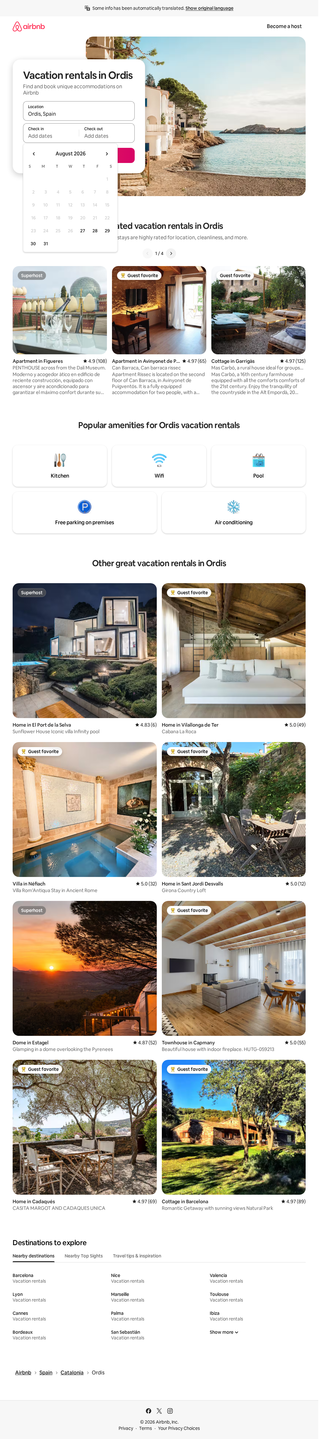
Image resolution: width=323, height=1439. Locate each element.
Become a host (284, 26)
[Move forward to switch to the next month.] (107, 154)
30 (33, 244)
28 (94, 231)
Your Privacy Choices (179, 1428)
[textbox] (51, 136)
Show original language (209, 8)
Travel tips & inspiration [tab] (137, 1256)
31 (46, 244)
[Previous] (148, 253)
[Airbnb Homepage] (29, 26)
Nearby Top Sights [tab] (84, 1256)
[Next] (171, 253)
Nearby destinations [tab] (34, 1256)
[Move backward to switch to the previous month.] (34, 154)
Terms (145, 1428)
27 (82, 231)
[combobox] (79, 114)
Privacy (126, 1428)
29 (107, 231)
